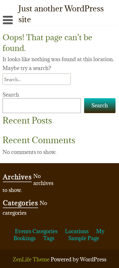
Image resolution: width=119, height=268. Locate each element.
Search (11, 94)
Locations (77, 231)
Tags (48, 238)
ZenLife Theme (32, 259)
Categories (44, 231)
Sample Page (83, 238)
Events (23, 231)
